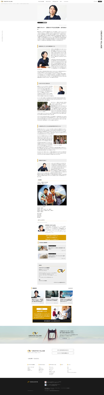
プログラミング (40, 368)
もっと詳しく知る (65, 338)
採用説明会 (29, 369)
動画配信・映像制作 (41, 369)
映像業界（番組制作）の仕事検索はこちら (52, 235)
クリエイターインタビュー (52, 372)
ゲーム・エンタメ (69, 369)
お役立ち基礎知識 (51, 373)
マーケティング (40, 371)
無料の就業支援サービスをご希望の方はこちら (52, 320)
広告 (67, 370)
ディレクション (40, 372)
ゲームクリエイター (51, 368)
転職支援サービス (30, 370)
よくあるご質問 (30, 358)
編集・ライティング (41, 370)
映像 (67, 368)
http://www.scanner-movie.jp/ (42, 222)
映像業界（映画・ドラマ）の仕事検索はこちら (52, 239)
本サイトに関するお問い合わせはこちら (63, 350)
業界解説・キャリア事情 (52, 371)
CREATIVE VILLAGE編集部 (44, 267)
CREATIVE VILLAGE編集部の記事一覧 (59, 282)
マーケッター (50, 370)
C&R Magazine (51, 374)
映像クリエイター (51, 369)
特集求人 (29, 368)
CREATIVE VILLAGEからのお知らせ (71, 372)
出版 (67, 371)
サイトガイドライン (36, 358)
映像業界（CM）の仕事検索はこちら (52, 237)
